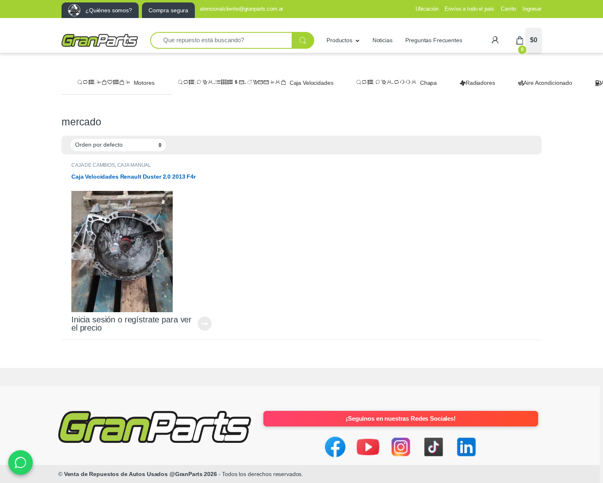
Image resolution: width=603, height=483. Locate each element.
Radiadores (480, 82)
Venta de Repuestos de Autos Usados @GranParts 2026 (140, 474)
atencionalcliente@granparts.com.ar (241, 9)
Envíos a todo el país (469, 9)
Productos (339, 40)
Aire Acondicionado (547, 82)
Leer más (205, 324)
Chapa (428, 82)
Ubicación (427, 9)
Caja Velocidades (311, 82)
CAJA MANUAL (134, 165)
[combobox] (221, 40)
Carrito (508, 9)
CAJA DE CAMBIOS (93, 165)
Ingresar (532, 9)
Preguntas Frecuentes (433, 40)
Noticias (382, 40)
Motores (144, 82)
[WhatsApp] (20, 462)
